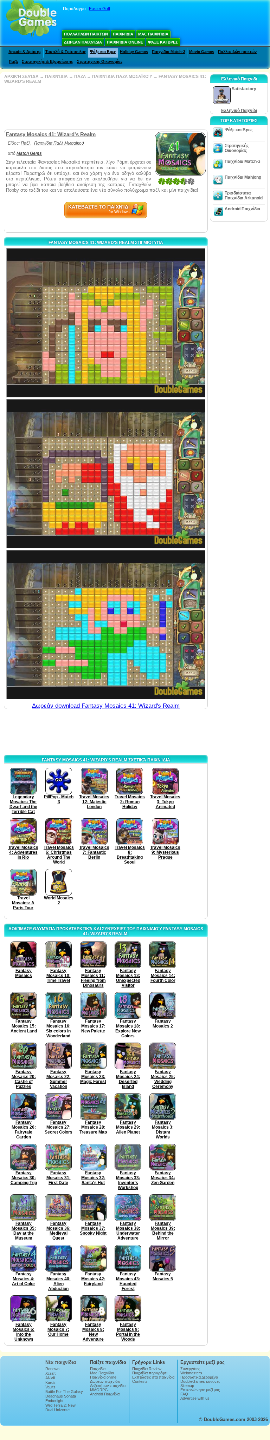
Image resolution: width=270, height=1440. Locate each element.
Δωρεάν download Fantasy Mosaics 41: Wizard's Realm (106, 705)
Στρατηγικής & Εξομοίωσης (47, 61)
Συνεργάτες (190, 1369)
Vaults (50, 1387)
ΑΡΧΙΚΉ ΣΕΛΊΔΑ (21, 76)
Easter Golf (99, 8)
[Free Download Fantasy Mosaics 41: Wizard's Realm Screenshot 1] (105, 322)
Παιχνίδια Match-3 (168, 51)
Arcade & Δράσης (24, 51)
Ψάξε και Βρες (163, 42)
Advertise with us (195, 1398)
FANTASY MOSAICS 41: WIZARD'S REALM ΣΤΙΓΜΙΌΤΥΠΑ (106, 242)
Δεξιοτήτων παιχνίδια (108, 1385)
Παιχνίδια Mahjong (243, 177)
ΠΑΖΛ (80, 76)
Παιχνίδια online (125, 42)
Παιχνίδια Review (146, 1369)
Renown (52, 1369)
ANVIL (50, 1378)
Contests (140, 1381)
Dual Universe (57, 1410)
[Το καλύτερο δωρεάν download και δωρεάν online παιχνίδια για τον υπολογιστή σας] (31, 19)
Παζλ (13, 61)
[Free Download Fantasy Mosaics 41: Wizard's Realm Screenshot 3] (105, 624)
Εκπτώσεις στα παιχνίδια (153, 1377)
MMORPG (99, 1390)
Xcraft (50, 1373)
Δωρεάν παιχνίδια (83, 42)
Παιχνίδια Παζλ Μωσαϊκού (59, 143)
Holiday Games (134, 51)
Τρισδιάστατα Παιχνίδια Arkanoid (244, 195)
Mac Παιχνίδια (153, 34)
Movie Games (201, 51)
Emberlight (54, 1401)
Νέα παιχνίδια (60, 1362)
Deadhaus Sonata (60, 1396)
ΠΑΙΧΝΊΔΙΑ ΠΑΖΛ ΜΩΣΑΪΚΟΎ (122, 76)
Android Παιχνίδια (242, 208)
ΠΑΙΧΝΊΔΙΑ (56, 76)
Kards (50, 1382)
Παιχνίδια (123, 34)
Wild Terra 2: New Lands (60, 1407)
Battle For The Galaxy (64, 1391)
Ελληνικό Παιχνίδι (239, 110)
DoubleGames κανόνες (200, 1381)
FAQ (184, 1394)
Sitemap (187, 1385)
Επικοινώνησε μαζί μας (200, 1390)
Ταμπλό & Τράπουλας (65, 51)
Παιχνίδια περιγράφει (149, 1373)
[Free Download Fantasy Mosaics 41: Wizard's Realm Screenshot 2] (105, 473)
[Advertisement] (105, 106)
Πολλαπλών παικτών (86, 34)
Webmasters (191, 1373)
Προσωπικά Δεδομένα (199, 1377)
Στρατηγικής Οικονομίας (100, 61)
